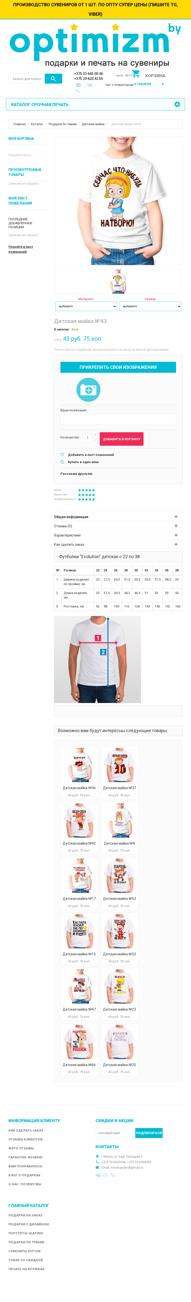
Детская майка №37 (119, 788)
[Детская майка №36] (79, 765)
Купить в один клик (83, 462)
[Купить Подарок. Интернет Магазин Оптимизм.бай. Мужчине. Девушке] (95, 46)
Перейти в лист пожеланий (20, 249)
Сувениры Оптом (24, 1251)
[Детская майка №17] (79, 876)
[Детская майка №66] (79, 1042)
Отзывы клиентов (25, 1139)
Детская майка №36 (79, 788)
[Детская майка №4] (119, 820)
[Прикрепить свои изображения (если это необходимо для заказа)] (88, 390)
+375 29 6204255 (139, 1162)
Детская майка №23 (119, 1009)
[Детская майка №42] (79, 820)
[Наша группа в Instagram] (106, 1175)
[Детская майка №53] (119, 876)
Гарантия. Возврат (25, 1157)
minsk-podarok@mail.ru (127, 1167)
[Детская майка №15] (79, 931)
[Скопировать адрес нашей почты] (79, 85)
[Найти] (53, 79)
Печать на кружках (26, 1269)
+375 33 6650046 (113, 1162)
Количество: (70, 437)
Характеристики (67, 535)
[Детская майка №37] (119, 765)
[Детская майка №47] (79, 986)
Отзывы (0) (63, 526)
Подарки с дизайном (28, 1224)
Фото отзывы (21, 1148)
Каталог (37, 124)
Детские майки (93, 124)
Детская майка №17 (79, 899)
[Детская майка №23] (119, 986)
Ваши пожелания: (73, 410)
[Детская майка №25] (119, 1042)
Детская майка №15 (79, 954)
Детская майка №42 (79, 843)
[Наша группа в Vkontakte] (98, 1175)
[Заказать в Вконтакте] (90, 85)
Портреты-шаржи (25, 1233)
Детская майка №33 (119, 954)
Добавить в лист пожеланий (91, 455)
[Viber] (113, 1175)
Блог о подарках (24, 1175)
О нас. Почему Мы (24, 1184)
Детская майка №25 (119, 1065)
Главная (19, 124)
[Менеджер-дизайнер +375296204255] (79, 91)
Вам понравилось (25, 1166)
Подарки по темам (62, 124)
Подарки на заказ (25, 1215)
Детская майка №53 (119, 899)
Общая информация (71, 517)
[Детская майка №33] (119, 931)
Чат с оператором (119, 85)
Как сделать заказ (69, 544)
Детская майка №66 (79, 1065)
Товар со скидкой (25, 1260)
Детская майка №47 (79, 1009)
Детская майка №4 (119, 843)
